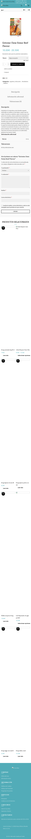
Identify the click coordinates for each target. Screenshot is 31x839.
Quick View (13, 233)
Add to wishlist (8, 69)
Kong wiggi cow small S (7, 750)
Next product (28, 10)
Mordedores (25, 81)
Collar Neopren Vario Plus (23, 350)
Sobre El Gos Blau (5, 808)
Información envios (6, 778)
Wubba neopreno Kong (7, 615)
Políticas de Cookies (6, 786)
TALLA (4, 58)
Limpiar (27, 60)
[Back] (2, 10)
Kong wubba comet (21, 750)
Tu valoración (5, 174)
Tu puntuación (5, 168)
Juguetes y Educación (15, 81)
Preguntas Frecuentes (7, 791)
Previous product (24, 10)
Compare (6, 72)
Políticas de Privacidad (7, 788)
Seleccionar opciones (24, 355)
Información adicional (15, 97)
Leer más (5, 355)
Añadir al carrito (17, 64)
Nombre (3, 190)
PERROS (5, 83)
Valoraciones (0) (15, 101)
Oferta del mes (5, 776)
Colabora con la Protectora (8, 801)
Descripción (15, 92)
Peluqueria (4, 798)
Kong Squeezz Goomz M (7, 482)
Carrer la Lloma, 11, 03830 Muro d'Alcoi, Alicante (15, 826)
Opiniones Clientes (6, 811)
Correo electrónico (6, 197)
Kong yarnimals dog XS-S (8, 350)
